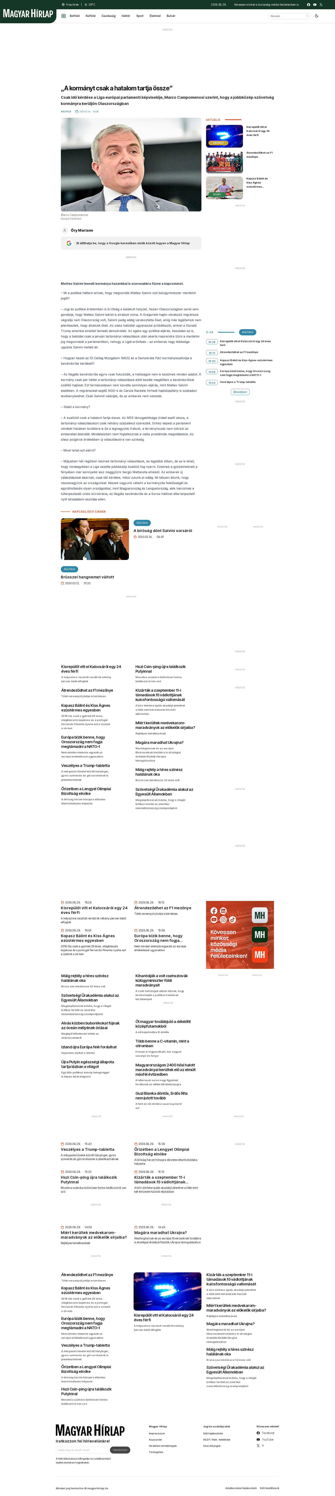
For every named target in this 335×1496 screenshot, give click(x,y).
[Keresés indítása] (307, 15)
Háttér (126, 15)
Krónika (218, 142)
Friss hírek (72, 4)
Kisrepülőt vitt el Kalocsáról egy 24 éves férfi (257, 131)
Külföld (90, 15)
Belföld (74, 15)
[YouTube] (314, 4)
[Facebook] (308, 4)
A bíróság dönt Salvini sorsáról (163, 530)
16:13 (212, 352)
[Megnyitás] (63, 16)
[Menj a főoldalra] (28, 13)
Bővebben (240, 392)
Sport (139, 15)
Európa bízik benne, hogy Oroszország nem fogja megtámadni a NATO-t (245, 372)
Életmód (155, 15)
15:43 (212, 382)
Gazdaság (109, 15)
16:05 (212, 361)
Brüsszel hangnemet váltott (87, 577)
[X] (321, 4)
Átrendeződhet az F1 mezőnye (259, 154)
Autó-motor (222, 168)
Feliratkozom (120, 1449)
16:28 (212, 342)
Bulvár (171, 15)
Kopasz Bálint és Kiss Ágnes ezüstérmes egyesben (257, 184)
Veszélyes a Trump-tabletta (238, 381)
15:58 (212, 371)
